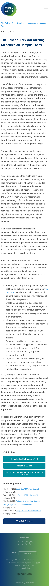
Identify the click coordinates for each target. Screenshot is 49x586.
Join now (27, 553)
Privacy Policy (25, 568)
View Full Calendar (24, 521)
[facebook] (18, 543)
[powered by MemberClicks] (24, 583)
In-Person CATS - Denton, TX (27, 495)
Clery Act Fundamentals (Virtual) (28, 511)
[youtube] (30, 543)
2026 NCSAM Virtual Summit (27, 489)
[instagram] (26, 543)
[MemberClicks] (9, 9)
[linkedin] (22, 543)
